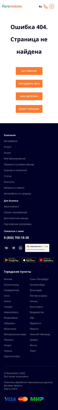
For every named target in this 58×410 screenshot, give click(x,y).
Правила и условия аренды (19, 164)
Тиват (33, 350)
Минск (33, 345)
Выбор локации (29, 108)
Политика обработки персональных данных (28, 382)
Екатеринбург (37, 284)
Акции (7, 152)
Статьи (8, 176)
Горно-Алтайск (12, 356)
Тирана (8, 350)
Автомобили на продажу (17, 193)
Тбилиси (8, 339)
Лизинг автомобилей (15, 212)
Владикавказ (11, 317)
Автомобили (10, 141)
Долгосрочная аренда (16, 218)
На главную (29, 70)
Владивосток (37, 312)
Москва (8, 279)
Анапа (7, 301)
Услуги (7, 146)
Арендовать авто (29, 83)
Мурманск (35, 323)
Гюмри (7, 345)
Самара (8, 306)
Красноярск (36, 306)
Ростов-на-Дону (38, 295)
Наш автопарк (29, 96)
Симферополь (11, 290)
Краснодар (36, 290)
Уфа (32, 317)
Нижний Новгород (40, 334)
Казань (34, 301)
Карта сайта (10, 388)
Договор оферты (13, 385)
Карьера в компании (15, 170)
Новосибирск (11, 312)
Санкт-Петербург (39, 279)
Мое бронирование (15, 158)
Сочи (7, 295)
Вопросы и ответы (14, 187)
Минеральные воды (15, 334)
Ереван (34, 339)
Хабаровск (9, 323)
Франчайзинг (11, 206)
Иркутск (34, 328)
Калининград (11, 284)
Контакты (9, 181)
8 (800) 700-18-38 (16, 237)
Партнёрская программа (17, 224)
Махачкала (10, 328)
